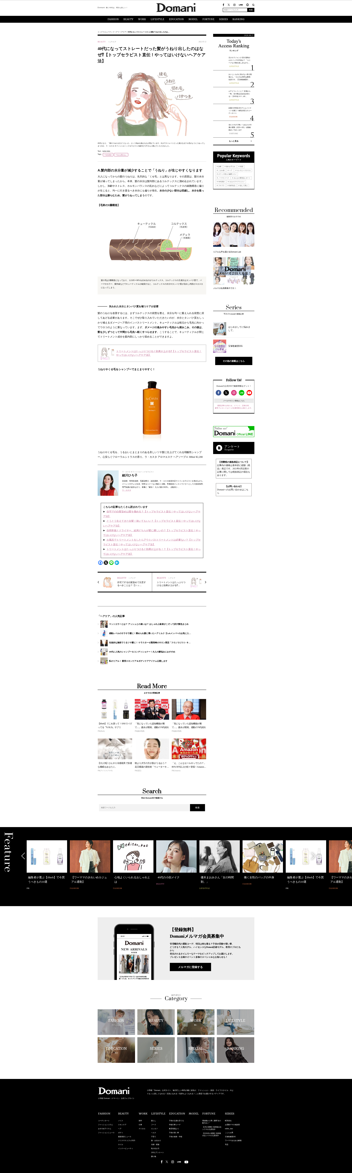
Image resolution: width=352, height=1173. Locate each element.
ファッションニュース (106, 1133)
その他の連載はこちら (234, 361)
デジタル (142, 1129)
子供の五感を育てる (176, 1121)
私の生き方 (155, 1148)
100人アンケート (157, 1152)
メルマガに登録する (190, 967)
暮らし (153, 1121)
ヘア (116, 32)
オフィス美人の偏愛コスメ (227, 174)
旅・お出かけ (156, 1140)
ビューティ (108, 32)
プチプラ (221, 185)
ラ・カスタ (126, 490)
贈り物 (153, 1156)
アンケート (232, 446)
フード (153, 1125)
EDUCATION (176, 19)
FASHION (113, 19)
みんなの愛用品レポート (241, 178)
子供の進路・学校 (175, 1137)
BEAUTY (128, 19)
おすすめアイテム (104, 1129)
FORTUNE (208, 19)
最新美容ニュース (124, 1137)
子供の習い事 (174, 1133)
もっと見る (234, 141)
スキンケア (122, 1125)
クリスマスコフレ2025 (126, 1140)
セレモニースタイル (244, 170)
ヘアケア (122, 32)
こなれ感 (221, 170)
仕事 (140, 1125)
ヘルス (153, 1133)
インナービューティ (125, 1148)
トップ (100, 32)
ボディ (120, 1133)
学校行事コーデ (175, 1125)
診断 (219, 166)
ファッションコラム (105, 1125)
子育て (153, 1137)
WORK (142, 19)
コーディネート (104, 1121)
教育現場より (174, 1129)
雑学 (140, 1121)
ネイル (120, 1144)
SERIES (223, 19)
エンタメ (154, 1129)
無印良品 (232, 185)
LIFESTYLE (157, 19)
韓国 (241, 166)
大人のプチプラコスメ (236, 181)
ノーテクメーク (223, 178)
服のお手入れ (230, 166)
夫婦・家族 (155, 1144)
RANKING (238, 19)
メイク (120, 1121)
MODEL (193, 19)
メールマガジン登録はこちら (234, 401)
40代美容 (109, 154)
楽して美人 (244, 185)
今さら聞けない (122, 154)
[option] (47, 863)
